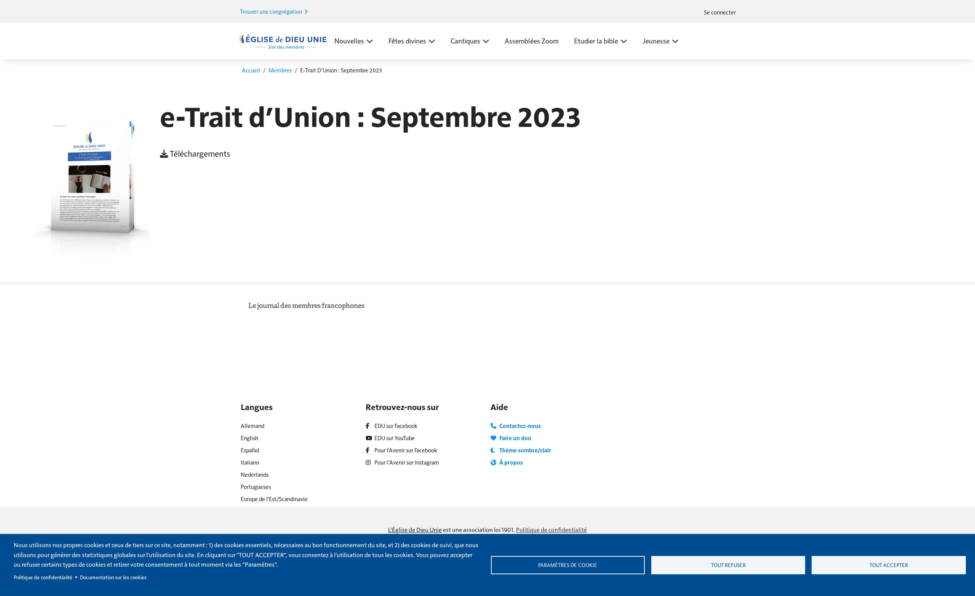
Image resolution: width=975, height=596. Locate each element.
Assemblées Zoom (532, 40)
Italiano (250, 462)
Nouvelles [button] (349, 40)
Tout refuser (728, 565)
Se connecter (720, 12)
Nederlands (255, 474)
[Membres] (283, 40)
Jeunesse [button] (656, 40)
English (249, 437)
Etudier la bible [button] (596, 40)
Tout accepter (889, 565)
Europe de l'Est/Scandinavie (274, 498)
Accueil (251, 70)
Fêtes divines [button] (407, 40)
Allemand (252, 425)
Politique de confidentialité (551, 530)
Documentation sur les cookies (113, 577)
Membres (280, 70)
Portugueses (256, 486)
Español (250, 449)
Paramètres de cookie (567, 565)
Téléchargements (199, 153)
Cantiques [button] (465, 40)
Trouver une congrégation (271, 11)
